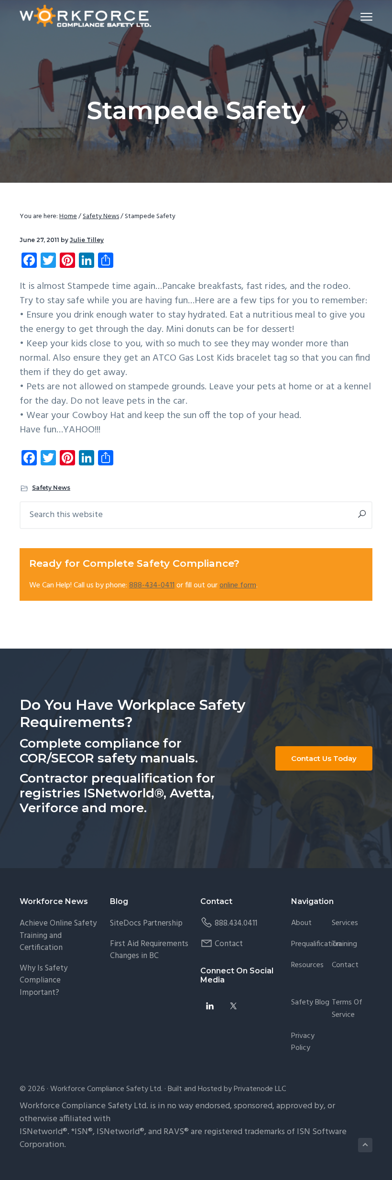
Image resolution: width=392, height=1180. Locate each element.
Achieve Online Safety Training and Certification (58, 935)
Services (345, 923)
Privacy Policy (303, 1042)
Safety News (51, 487)
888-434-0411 (151, 585)
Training (344, 944)
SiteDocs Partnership (146, 923)
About (301, 923)
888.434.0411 (236, 923)
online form (237, 585)
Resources (307, 965)
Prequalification (316, 944)
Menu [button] (355, 16)
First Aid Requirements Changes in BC (149, 950)
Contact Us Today (324, 758)
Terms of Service (347, 1009)
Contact (229, 943)
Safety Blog (310, 1003)
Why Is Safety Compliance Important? (43, 980)
